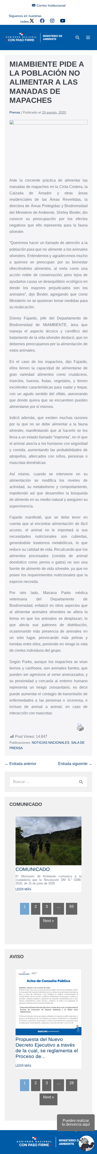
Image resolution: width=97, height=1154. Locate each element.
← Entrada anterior (20, 764)
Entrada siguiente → (75, 764)
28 (71, 1083)
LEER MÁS (23, 889)
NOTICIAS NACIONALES (50, 742)
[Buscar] (81, 782)
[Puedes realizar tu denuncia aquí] (86, 1143)
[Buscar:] (48, 782)
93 (71, 907)
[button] (77, 37)
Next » (48, 921)
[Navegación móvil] (88, 37)
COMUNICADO (33, 869)
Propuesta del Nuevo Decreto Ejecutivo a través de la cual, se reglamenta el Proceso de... (47, 1047)
